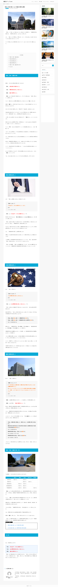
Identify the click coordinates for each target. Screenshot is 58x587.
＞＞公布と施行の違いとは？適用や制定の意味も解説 (16, 527)
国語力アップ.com (8, 1)
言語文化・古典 (46, 89)
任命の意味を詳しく (13, 60)
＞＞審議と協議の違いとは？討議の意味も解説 (15, 525)
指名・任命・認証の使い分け (15, 64)
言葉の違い (7, 8)
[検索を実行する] (53, 65)
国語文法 (44, 79)
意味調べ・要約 (46, 82)
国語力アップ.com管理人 (9, 577)
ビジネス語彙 (45, 72)
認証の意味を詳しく (13, 62)
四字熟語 (44, 77)
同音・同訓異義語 (46, 75)
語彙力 (44, 91)
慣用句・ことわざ (46, 84)
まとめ (11, 66)
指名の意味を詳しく (13, 58)
